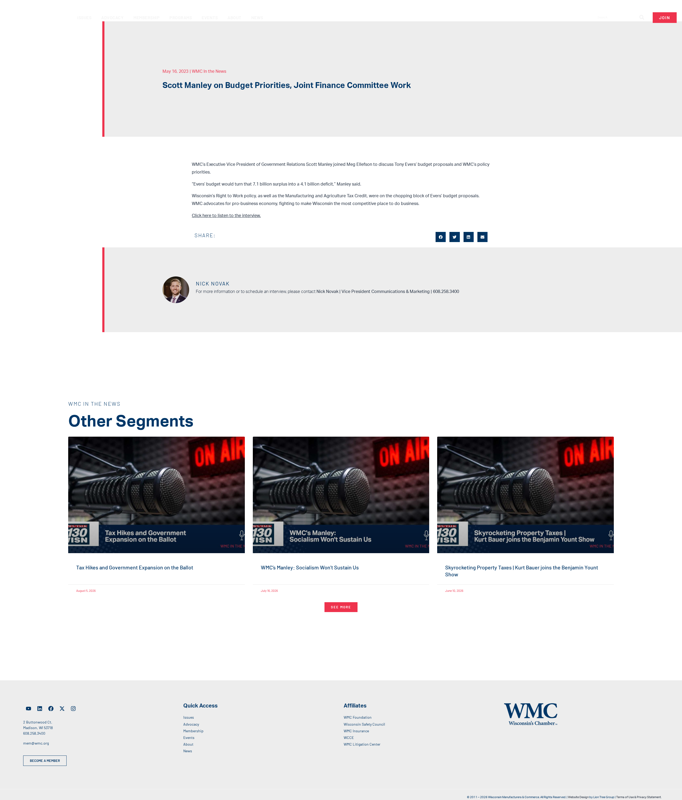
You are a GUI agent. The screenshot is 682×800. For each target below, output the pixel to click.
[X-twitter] (62, 708)
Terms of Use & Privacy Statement (638, 797)
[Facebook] (51, 708)
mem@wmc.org (36, 743)
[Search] (641, 17)
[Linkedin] (39, 708)
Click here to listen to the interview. (226, 216)
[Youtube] (28, 708)
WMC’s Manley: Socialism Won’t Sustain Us (310, 567)
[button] (441, 237)
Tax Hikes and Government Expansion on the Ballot (134, 567)
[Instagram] (73, 708)
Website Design (578, 797)
